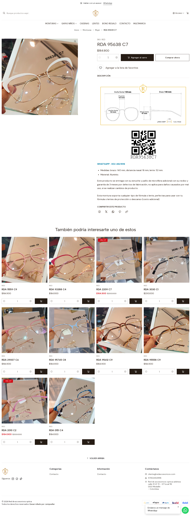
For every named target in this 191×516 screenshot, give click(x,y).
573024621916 (154, 478)
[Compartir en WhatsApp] (113, 211)
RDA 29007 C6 (10, 359)
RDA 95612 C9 (104, 359)
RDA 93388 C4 (57, 289)
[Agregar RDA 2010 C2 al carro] (41, 442)
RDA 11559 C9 (9, 289)
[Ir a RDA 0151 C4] (72, 401)
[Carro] (187, 13)
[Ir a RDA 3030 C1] (166, 260)
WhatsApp (106, 3)
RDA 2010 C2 (9, 430)
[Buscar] (4, 13)
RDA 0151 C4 (56, 430)
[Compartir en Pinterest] (119, 211)
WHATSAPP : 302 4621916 (111, 163)
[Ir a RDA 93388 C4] (72, 260)
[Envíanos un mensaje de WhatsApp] (185, 510)
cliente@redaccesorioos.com (161, 474)
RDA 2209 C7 (104, 289)
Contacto (53, 474)
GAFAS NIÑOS (68, 23)
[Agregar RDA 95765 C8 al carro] (88, 371)
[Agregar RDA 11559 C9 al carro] (41, 301)
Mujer (97, 30)
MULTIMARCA (139, 23)
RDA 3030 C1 (151, 289)
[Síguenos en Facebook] (17, 478)
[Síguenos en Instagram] (12, 478)
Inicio (76, 30)
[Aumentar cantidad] (116, 57)
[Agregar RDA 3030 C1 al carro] (183, 301)
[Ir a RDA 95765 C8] (72, 330)
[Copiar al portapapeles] (126, 211)
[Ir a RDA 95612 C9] (119, 330)
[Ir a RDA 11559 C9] (24, 260)
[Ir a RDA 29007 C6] (24, 330)
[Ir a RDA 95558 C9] (166, 330)
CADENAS (84, 23)
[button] (95, 458)
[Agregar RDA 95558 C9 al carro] (183, 371)
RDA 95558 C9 (152, 359)
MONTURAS (50, 23)
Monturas (87, 30)
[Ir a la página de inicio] (95, 13)
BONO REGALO (109, 23)
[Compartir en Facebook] (99, 211)
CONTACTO (124, 23)
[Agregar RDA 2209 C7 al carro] (135, 301)
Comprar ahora (172, 57)
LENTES (95, 23)
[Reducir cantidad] (99, 57)
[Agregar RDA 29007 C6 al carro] (41, 371)
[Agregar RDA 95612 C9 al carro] (135, 371)
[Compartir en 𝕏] (106, 211)
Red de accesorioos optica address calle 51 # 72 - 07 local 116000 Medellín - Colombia (164, 485)
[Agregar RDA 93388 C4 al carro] (88, 301)
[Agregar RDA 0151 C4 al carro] (88, 442)
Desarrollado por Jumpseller (42, 504)
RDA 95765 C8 (57, 359)
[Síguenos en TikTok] (21, 478)
